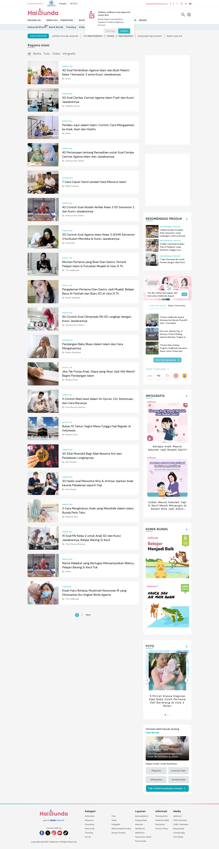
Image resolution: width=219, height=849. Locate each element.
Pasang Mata (141, 820)
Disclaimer (160, 824)
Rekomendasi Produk (121, 828)
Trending (71, 27)
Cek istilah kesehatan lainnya (165, 788)
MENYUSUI (52, 20)
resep (110, 36)
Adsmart (139, 824)
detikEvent (140, 828)
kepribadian (126, 36)
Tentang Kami (161, 816)
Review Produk (118, 833)
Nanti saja (110, 31)
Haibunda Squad (157, 305)
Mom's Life (89, 828)
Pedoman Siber (162, 820)
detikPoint (140, 833)
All (29, 54)
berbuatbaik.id (141, 816)
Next (88, 614)
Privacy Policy (161, 828)
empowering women (150, 36)
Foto (47, 54)
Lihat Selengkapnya (165, 359)
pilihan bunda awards (65, 36)
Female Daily (179, 833)
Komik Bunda (56, 27)
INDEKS (143, 20)
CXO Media (178, 837)
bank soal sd (174, 36)
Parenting (89, 824)
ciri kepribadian (92, 36)
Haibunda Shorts (37, 27)
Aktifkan (124, 31)
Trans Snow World (143, 837)
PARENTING (66, 20)
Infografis (69, 54)
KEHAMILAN (34, 20)
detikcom (177, 816)
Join (184, 294)
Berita (37, 54)
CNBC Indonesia (180, 824)
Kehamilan (90, 816)
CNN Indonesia (180, 820)
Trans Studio (140, 841)
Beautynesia (178, 828)
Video (82, 27)
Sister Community (176, 305)
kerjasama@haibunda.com (157, 3)
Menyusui (89, 820)
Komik (88, 837)
